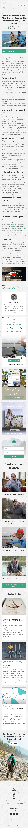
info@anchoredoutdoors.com (14, 810)
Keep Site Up (17, 825)
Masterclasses (20, 803)
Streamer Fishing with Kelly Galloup (14, 494)
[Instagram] (17, 814)
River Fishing (17, 617)
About (7, 805)
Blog (20, 800)
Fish (5, 617)
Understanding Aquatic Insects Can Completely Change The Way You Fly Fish (13, 620)
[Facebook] (11, 814)
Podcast (7, 803)
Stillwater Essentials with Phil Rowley (14, 579)
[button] (3, 288)
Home (7, 800)
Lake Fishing (17, 12)
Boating (9, 12)
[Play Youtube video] (14, 274)
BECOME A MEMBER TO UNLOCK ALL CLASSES (14, 586)
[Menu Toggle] (18, 5)
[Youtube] (14, 814)
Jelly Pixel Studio (16, 823)
